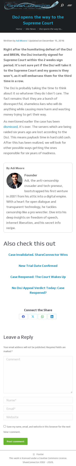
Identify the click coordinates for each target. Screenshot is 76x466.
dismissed (11, 126)
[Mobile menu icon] (69, 5)
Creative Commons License (52, 458)
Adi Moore (21, 40)
